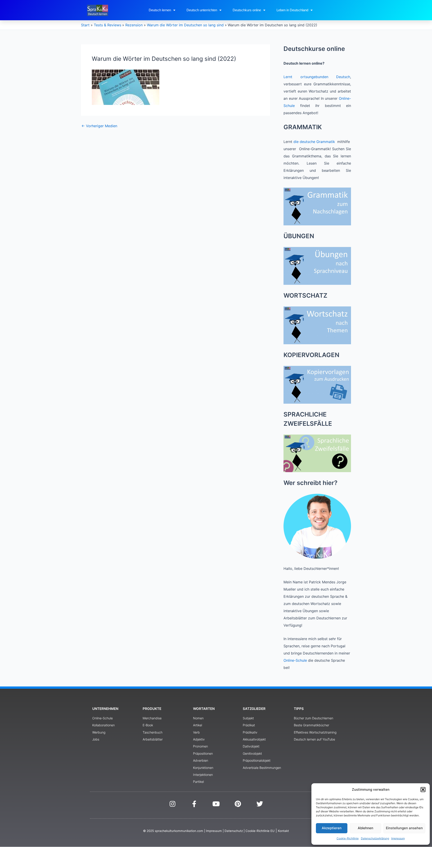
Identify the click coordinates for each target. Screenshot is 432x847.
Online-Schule (295, 660)
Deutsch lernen (160, 10)
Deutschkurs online (247, 10)
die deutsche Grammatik (314, 141)
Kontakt (283, 831)
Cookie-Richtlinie (348, 838)
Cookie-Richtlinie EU (259, 831)
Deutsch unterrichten (202, 10)
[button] (423, 789)
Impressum (398, 838)
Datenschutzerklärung (375, 838)
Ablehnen (365, 828)
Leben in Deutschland (292, 10)
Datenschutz (234, 831)
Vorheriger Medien (99, 126)
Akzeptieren (332, 828)
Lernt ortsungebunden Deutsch (317, 77)
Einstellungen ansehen (404, 828)
